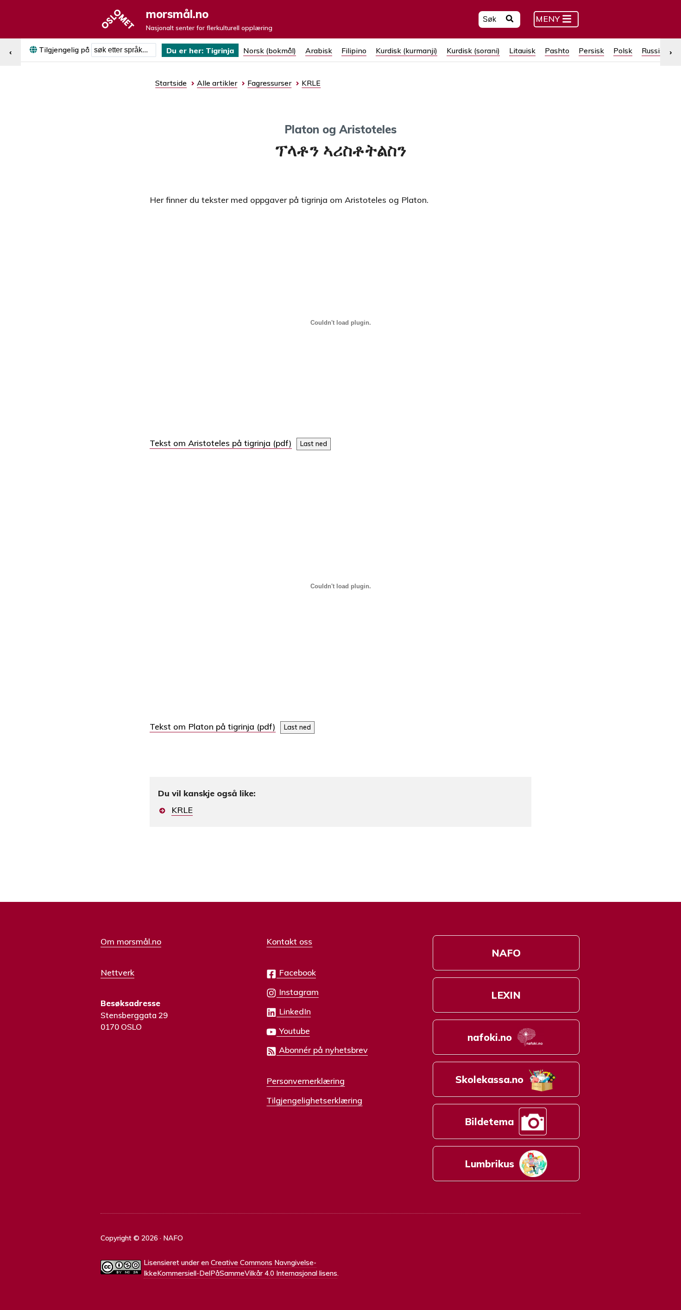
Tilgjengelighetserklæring (314, 1100)
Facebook (296, 972)
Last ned (313, 444)
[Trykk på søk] (510, 19)
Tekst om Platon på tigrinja (202, 726)
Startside (171, 83)
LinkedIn (294, 1011)
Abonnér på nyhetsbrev (322, 1050)
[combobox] (123, 50)
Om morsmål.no (131, 941)
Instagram (298, 992)
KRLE (182, 810)
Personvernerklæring (305, 1081)
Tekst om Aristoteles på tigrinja (210, 443)
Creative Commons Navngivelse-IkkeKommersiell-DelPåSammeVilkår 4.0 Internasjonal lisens (240, 1268)
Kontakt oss (289, 941)
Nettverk (117, 972)
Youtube (293, 1031)
